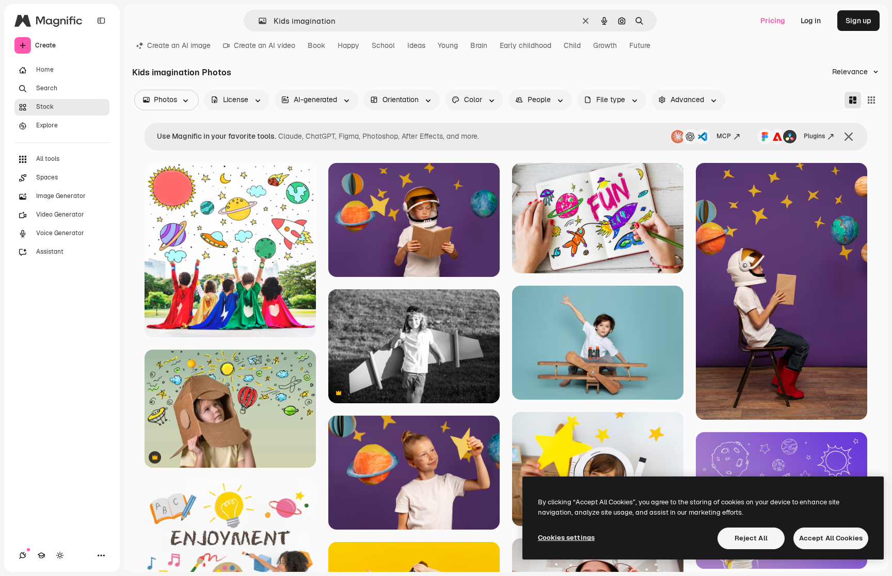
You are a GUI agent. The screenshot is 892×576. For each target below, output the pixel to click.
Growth (605, 45)
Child (572, 45)
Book (316, 45)
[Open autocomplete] (258, 21)
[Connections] (22, 555)
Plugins (814, 136)
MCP (723, 136)
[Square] (871, 100)
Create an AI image (179, 45)
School (383, 45)
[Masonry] (853, 100)
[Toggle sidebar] (101, 20)
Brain (478, 45)
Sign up (858, 20)
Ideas (416, 45)
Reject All (751, 538)
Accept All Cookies (831, 538)
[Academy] (41, 555)
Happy (348, 45)
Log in (811, 20)
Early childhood (525, 45)
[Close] (848, 136)
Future (639, 45)
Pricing (772, 20)
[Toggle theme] (60, 555)
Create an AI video (264, 45)
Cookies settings (566, 537)
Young (448, 45)
